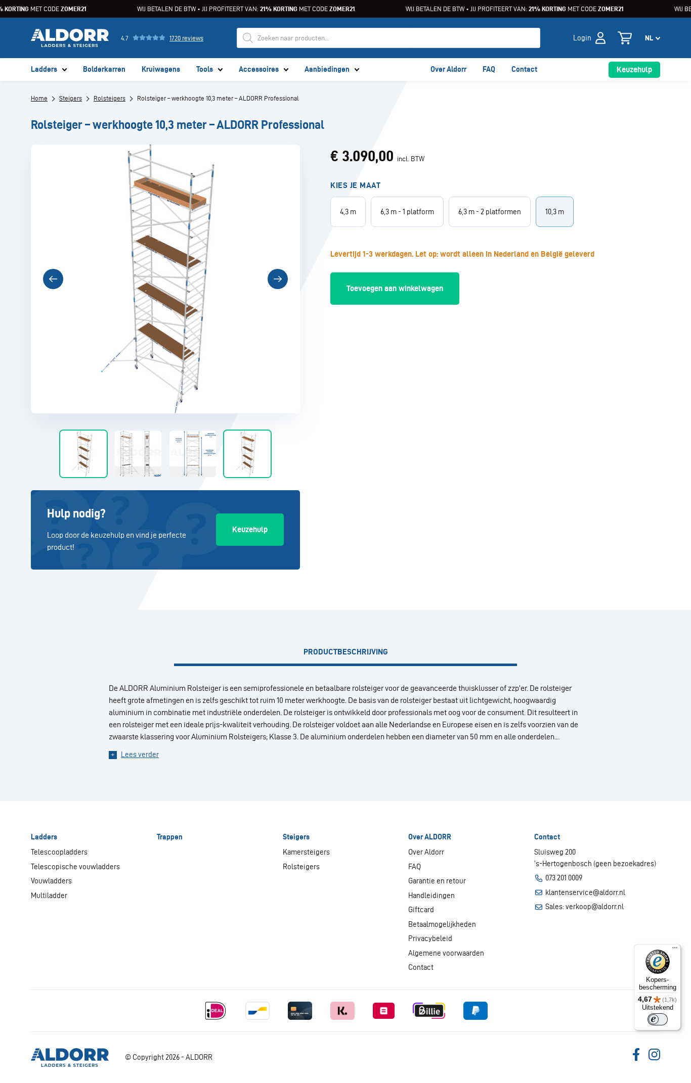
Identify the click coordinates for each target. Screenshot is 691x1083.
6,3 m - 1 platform (407, 212)
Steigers (70, 98)
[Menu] (675, 950)
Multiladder (49, 895)
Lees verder (140, 754)
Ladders (44, 69)
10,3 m (554, 212)
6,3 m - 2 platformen (489, 212)
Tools (204, 69)
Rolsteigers (109, 98)
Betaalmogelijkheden (442, 924)
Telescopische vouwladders (75, 867)
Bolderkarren (104, 69)
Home (39, 98)
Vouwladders (51, 881)
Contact (524, 69)
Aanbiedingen (327, 69)
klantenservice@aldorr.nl (585, 892)
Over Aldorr (448, 69)
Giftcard (421, 910)
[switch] (657, 1019)
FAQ (489, 69)
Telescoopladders (59, 852)
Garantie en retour (437, 881)
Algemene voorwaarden (446, 953)
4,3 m (348, 212)
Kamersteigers (306, 852)
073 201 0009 (563, 878)
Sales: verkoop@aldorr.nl (584, 907)
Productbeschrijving (346, 651)
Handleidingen (431, 895)
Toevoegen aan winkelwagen (395, 288)
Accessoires (259, 69)
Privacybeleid (430, 938)
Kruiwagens (161, 69)
